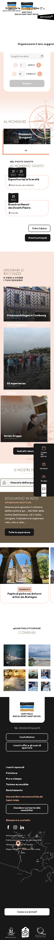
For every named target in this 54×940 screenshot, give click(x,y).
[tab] (24, 482)
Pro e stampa (13, 778)
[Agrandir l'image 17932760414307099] (33, 674)
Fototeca (11, 772)
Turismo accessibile (17, 784)
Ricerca (27, 83)
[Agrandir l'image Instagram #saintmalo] (15, 655)
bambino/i (31, 73)
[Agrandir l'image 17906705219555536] (15, 680)
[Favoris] (35, 8)
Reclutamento (14, 790)
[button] (28, 8)
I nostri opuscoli (15, 767)
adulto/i (31, 65)
